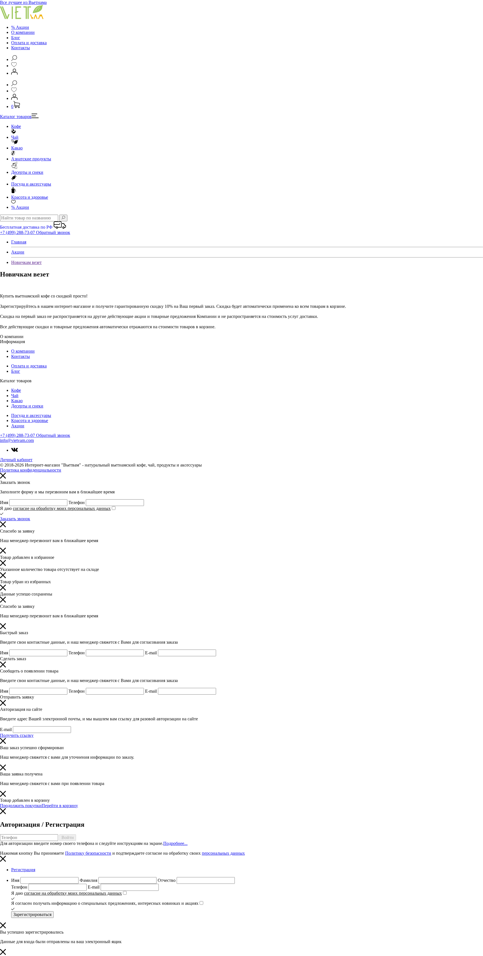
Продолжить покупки (21, 805)
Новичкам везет (26, 262)
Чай (14, 137)
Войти (67, 837)
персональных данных (223, 853)
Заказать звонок (15, 518)
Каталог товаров (16, 116)
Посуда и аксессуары (31, 184)
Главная (18, 242)
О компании (23, 32)
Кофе (16, 126)
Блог (15, 37)
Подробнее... (175, 843)
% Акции (20, 27)
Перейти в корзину (60, 805)
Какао (17, 148)
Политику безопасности (88, 853)
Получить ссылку (17, 735)
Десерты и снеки (27, 172)
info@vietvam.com (17, 440)
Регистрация (23, 869)
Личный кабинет (16, 459)
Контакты (20, 47)
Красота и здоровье (29, 197)
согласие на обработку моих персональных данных (62, 508)
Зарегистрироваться (32, 914)
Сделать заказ (13, 658)
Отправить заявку (17, 697)
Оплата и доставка (29, 42)
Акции (20, 207)
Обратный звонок (53, 232)
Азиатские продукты (31, 158)
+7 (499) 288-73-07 (18, 232)
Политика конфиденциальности (30, 470)
